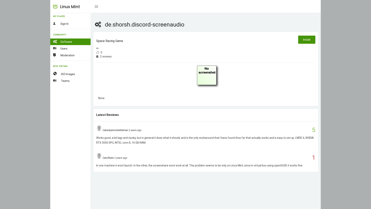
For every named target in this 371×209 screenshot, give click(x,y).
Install (306, 39)
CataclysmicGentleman (115, 130)
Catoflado (108, 157)
